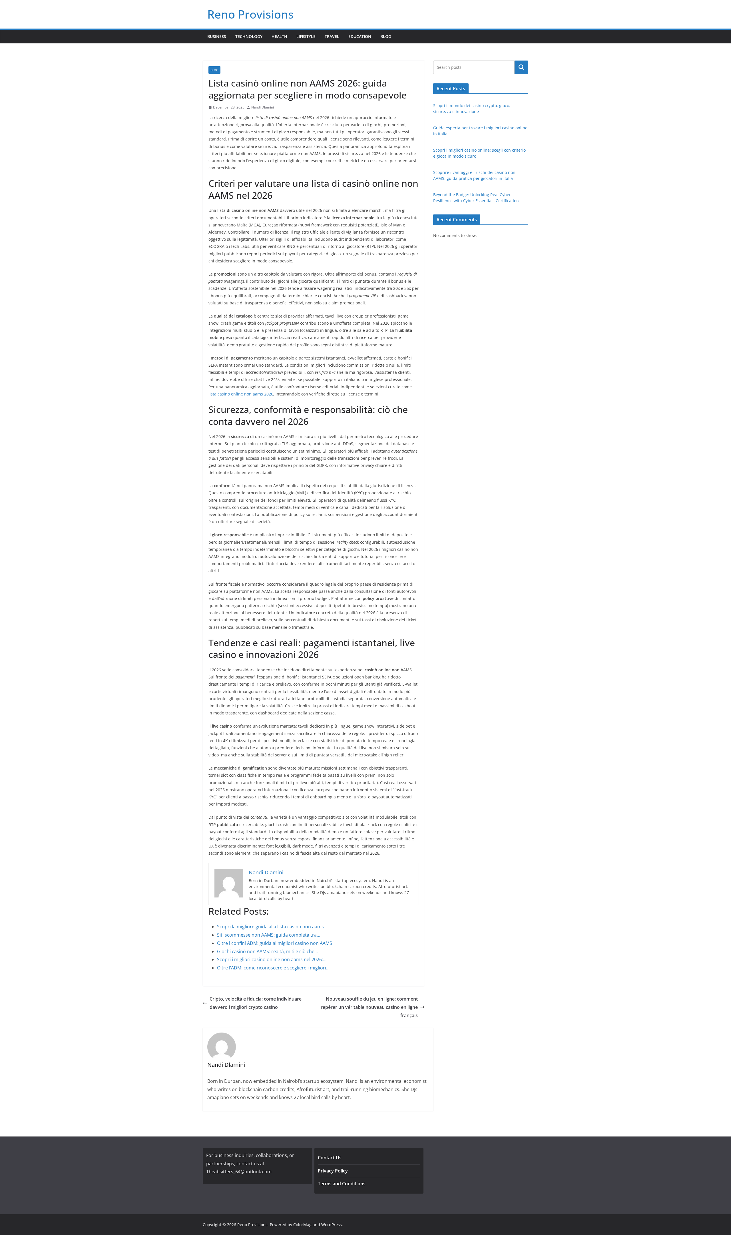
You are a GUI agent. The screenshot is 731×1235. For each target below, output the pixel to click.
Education (359, 36)
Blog (385, 36)
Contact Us (330, 1157)
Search (521, 67)
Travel (332, 36)
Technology (248, 36)
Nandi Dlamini (262, 107)
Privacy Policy (333, 1171)
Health (279, 36)
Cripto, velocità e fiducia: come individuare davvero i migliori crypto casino (256, 1003)
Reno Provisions (250, 14)
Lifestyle (306, 36)
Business (216, 36)
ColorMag (302, 1224)
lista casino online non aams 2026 (240, 394)
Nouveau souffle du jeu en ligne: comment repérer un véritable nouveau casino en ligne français (369, 1007)
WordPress (331, 1224)
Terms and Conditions (342, 1183)
